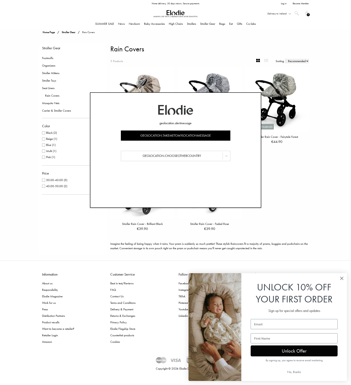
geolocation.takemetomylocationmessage (175, 135)
